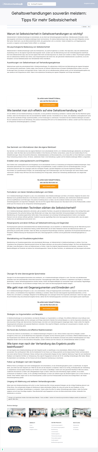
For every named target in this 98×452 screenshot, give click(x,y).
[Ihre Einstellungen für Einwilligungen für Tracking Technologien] (2, 449)
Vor (89, 26)
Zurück (84, 26)
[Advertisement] (49, 85)
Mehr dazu (15, 399)
